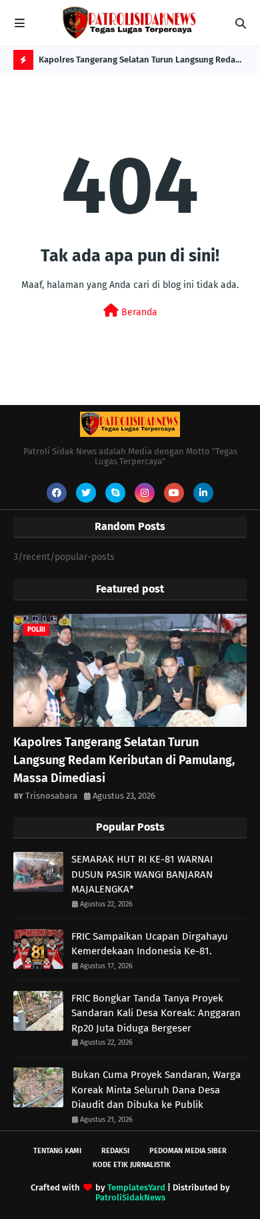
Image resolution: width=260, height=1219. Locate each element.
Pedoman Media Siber (188, 1151)
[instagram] (145, 493)
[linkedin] (203, 493)
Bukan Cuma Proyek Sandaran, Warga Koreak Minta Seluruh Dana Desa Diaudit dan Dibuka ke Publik (156, 1090)
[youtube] (174, 493)
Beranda (138, 312)
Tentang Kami (57, 1151)
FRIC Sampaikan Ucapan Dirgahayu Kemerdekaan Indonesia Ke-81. (149, 944)
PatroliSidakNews (130, 1197)
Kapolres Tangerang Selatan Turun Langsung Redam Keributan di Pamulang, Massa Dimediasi (141, 62)
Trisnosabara (51, 796)
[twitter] (86, 493)
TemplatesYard (136, 1187)
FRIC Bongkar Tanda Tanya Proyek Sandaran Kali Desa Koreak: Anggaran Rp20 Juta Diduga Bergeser (156, 1013)
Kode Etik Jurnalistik (132, 1164)
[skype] (115, 493)
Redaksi (115, 1151)
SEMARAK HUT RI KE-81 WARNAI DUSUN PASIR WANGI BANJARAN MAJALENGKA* (142, 874)
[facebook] (57, 493)
